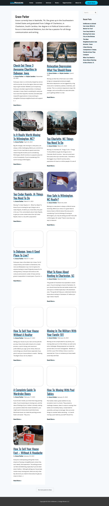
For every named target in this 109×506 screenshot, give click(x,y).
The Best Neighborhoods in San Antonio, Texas (90, 41)
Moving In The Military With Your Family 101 (61, 333)
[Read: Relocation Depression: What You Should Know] (62, 52)
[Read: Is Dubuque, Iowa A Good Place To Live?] (28, 239)
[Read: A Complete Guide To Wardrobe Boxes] (28, 376)
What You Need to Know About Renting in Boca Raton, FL (89, 60)
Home (31, 3)
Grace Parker (19, 76)
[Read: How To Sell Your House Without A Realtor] (28, 317)
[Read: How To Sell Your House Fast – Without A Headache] (28, 435)
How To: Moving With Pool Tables (60, 392)
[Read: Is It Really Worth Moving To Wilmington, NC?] (28, 121)
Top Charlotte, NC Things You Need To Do (60, 141)
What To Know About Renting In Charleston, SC (60, 274)
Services (48, 3)
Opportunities (67, 3)
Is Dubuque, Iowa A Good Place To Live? (26, 253)
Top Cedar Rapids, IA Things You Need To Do (28, 196)
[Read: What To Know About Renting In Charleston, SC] (62, 249)
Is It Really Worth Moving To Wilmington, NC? (26, 137)
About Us (78, 3)
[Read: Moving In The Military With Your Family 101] (62, 317)
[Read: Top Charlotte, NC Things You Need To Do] (62, 123)
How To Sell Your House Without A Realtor (26, 333)
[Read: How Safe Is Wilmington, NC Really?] (62, 181)
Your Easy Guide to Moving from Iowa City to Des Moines (89, 34)
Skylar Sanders (30, 76)
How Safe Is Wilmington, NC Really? (60, 197)
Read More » (17, 105)
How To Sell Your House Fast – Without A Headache (27, 451)
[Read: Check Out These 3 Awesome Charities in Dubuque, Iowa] (28, 51)
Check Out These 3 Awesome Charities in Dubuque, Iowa (25, 69)
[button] (91, 3)
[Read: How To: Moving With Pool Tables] (62, 376)
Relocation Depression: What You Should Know (59, 68)
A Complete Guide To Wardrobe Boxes (24, 392)
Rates (57, 3)
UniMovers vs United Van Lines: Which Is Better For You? (89, 26)
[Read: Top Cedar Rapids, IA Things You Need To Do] (28, 181)
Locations (39, 3)
